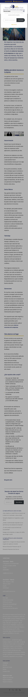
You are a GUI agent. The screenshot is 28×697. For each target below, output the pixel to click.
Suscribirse (20, 20)
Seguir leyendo (14, 24)
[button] (24, 11)
